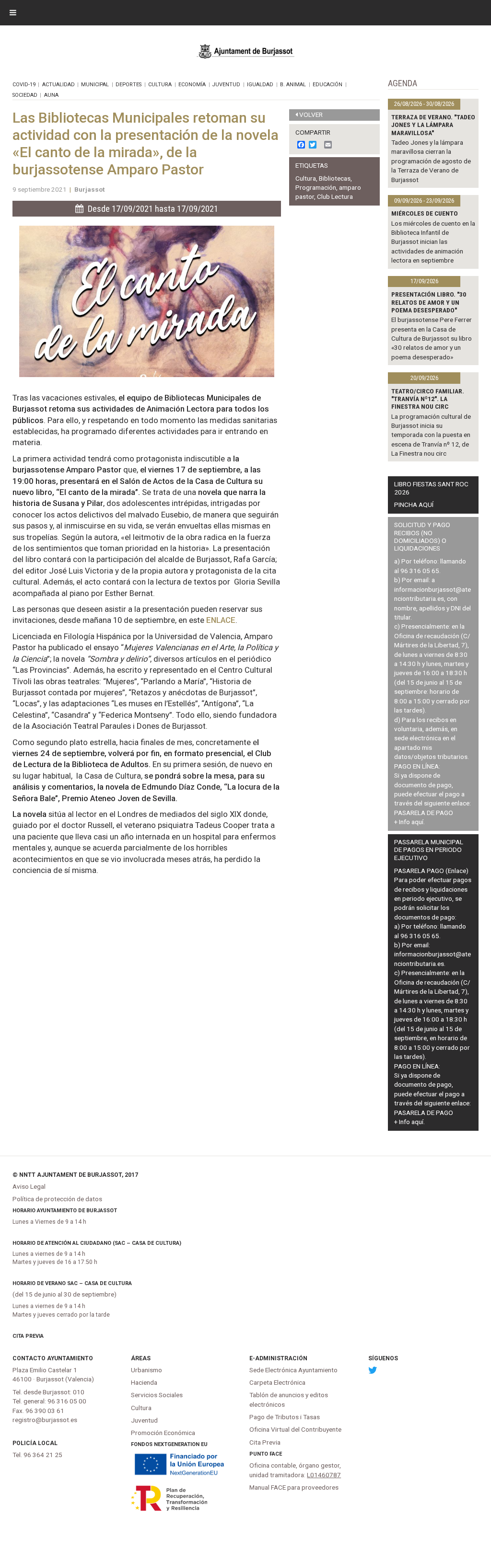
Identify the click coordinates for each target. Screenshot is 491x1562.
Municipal (95, 84)
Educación (327, 84)
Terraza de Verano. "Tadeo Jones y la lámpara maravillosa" (433, 125)
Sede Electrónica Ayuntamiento (293, 1370)
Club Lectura (335, 196)
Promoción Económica (163, 1432)
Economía (192, 84)
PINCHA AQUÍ (413, 504)
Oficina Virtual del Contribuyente (295, 1429)
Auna (51, 95)
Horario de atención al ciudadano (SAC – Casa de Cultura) (96, 1243)
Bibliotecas (335, 178)
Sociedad (24, 95)
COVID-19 (23, 84)
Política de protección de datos (57, 1199)
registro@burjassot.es (44, 1420)
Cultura (160, 84)
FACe (275, 1454)
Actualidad (58, 84)
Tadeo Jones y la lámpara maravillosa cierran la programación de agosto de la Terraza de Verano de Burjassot (431, 161)
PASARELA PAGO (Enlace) (431, 870)
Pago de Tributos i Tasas (284, 1417)
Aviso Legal (29, 1186)
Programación (315, 187)
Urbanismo (146, 1370)
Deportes (128, 84)
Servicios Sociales (157, 1395)
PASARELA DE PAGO (423, 812)
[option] (147, 301)
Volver (311, 114)
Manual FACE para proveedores (294, 1487)
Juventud (226, 84)
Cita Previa (28, 1336)
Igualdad (260, 84)
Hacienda (144, 1382)
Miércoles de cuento (424, 213)
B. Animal (293, 84)
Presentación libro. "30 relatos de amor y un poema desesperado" (428, 302)
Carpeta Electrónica (277, 1382)
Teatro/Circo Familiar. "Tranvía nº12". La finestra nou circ (427, 399)
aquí (417, 822)
